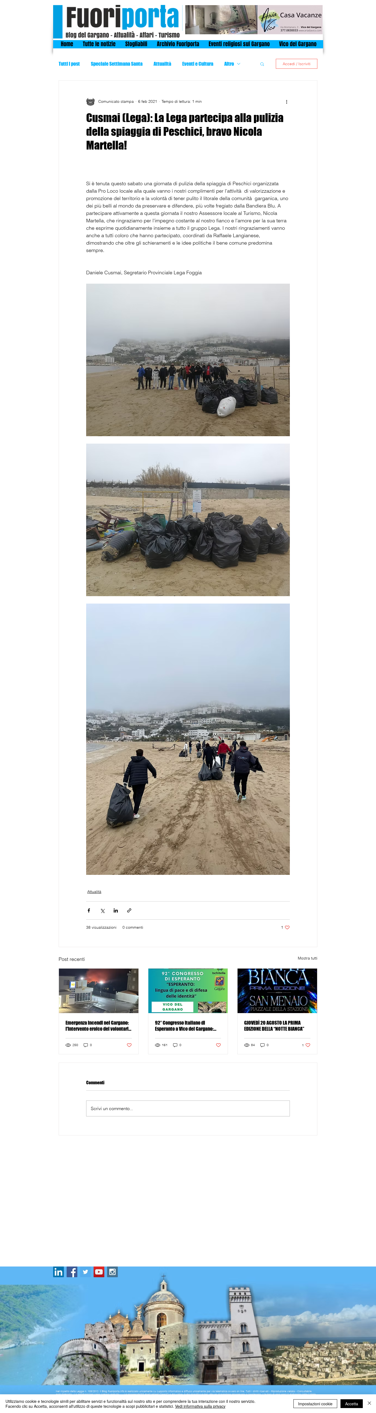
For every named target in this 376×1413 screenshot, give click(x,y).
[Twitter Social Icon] (85, 1272)
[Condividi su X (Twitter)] (102, 910)
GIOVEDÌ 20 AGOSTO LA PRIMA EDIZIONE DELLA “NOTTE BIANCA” (274, 1026)
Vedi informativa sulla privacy (200, 1406)
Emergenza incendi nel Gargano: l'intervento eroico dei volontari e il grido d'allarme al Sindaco (97, 1026)
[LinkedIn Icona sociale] (58, 1272)
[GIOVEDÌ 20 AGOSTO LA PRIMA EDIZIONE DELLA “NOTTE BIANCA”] (277, 991)
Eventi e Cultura (197, 64)
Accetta (351, 1403)
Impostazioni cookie (315, 1403)
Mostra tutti (307, 958)
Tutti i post (69, 64)
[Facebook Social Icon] (72, 1272)
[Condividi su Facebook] (88, 910)
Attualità (162, 64)
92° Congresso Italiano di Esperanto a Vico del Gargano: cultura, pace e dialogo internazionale (184, 1026)
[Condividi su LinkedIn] (115, 910)
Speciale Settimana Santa (117, 64)
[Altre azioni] (286, 101)
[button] (262, 64)
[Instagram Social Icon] (112, 1272)
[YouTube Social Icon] (99, 1272)
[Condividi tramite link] (129, 910)
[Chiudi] (369, 1404)
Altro (229, 64)
